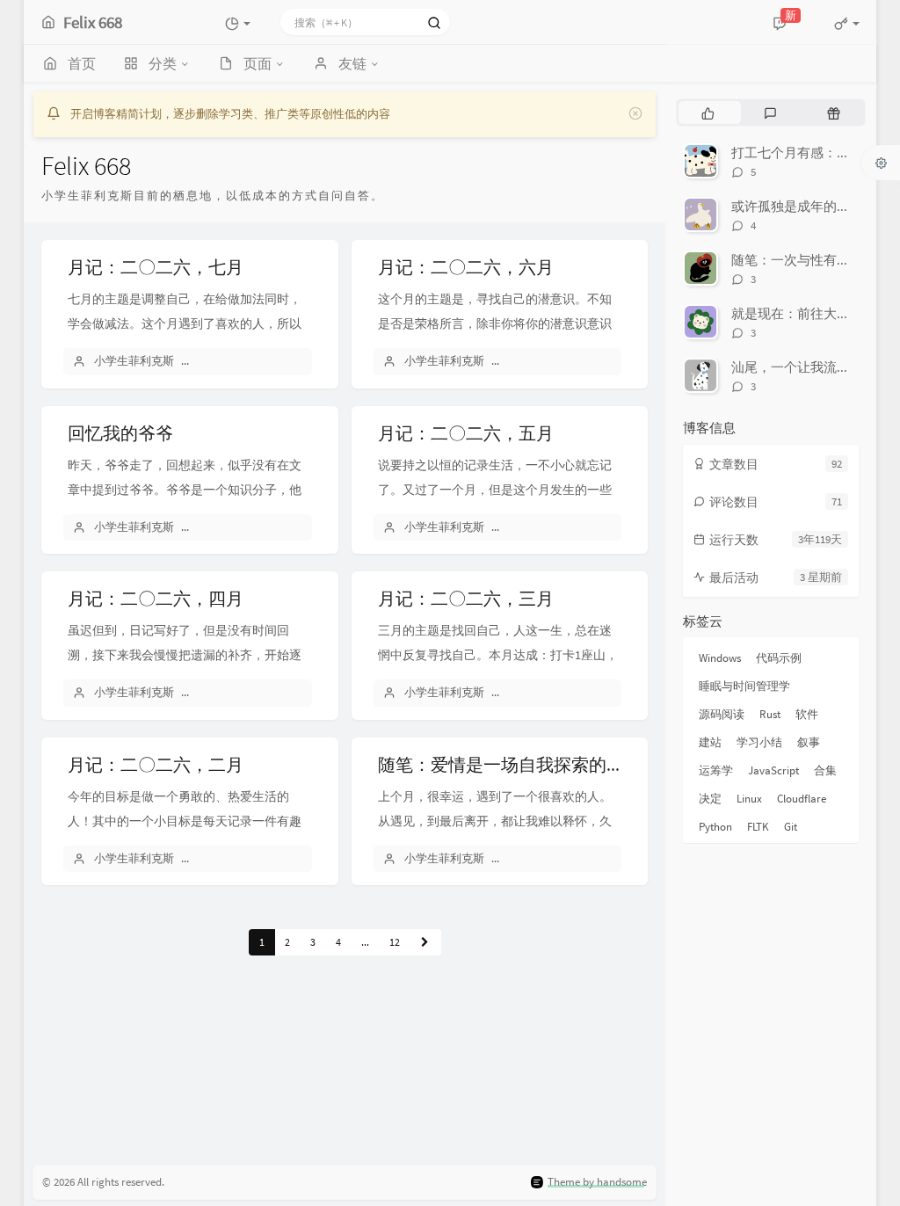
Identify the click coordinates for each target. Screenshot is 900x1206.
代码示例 (779, 657)
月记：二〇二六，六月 (466, 267)
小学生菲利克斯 (134, 360)
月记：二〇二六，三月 (466, 598)
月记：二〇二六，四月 (155, 598)
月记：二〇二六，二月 (155, 764)
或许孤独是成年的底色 (797, 206)
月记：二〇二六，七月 (155, 267)
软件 (806, 714)
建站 (710, 742)
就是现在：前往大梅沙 (797, 313)
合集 (825, 770)
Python (715, 826)
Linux (749, 798)
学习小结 (759, 742)
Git (790, 826)
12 (394, 941)
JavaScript (773, 770)
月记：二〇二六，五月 (466, 433)
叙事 (808, 742)
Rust (769, 714)
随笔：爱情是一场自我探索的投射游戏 (527, 764)
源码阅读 (721, 714)
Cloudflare (801, 798)
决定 (710, 798)
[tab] (708, 112)
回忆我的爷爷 (120, 433)
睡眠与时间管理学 (744, 686)
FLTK (758, 826)
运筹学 (716, 770)
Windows (720, 657)
